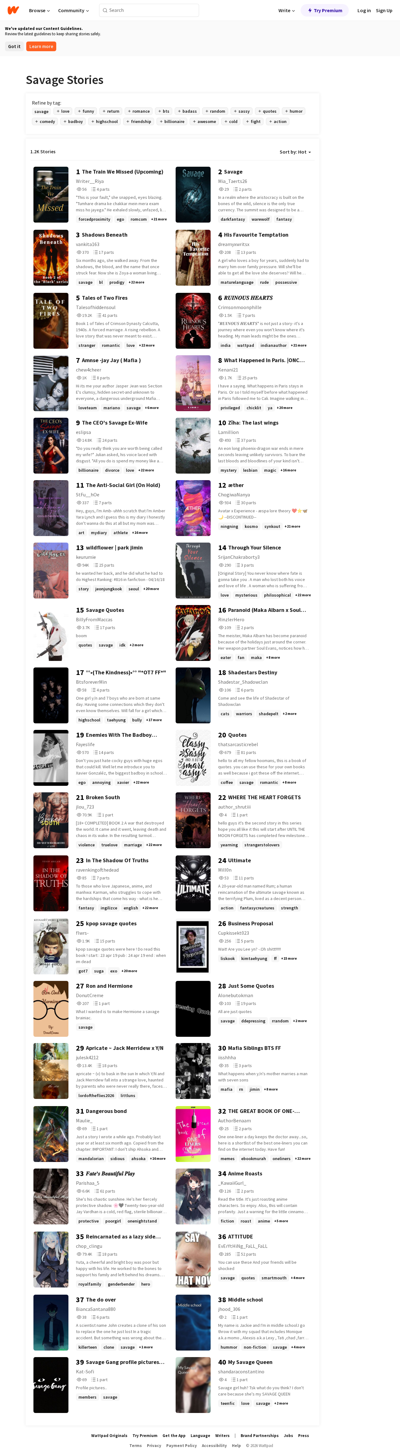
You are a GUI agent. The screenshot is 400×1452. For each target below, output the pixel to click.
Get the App (174, 1435)
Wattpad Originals (109, 1435)
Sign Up (384, 10)
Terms (135, 1445)
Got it (14, 46)
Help (236, 1445)
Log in (364, 10)
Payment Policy (181, 1445)
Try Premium (328, 10)
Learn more (41, 46)
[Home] (13, 10)
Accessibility (214, 1445)
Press (303, 1435)
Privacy (154, 1445)
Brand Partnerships (260, 1435)
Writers (222, 1435)
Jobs (288, 1435)
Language (200, 1435)
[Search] (105, 10)
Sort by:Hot (293, 152)
